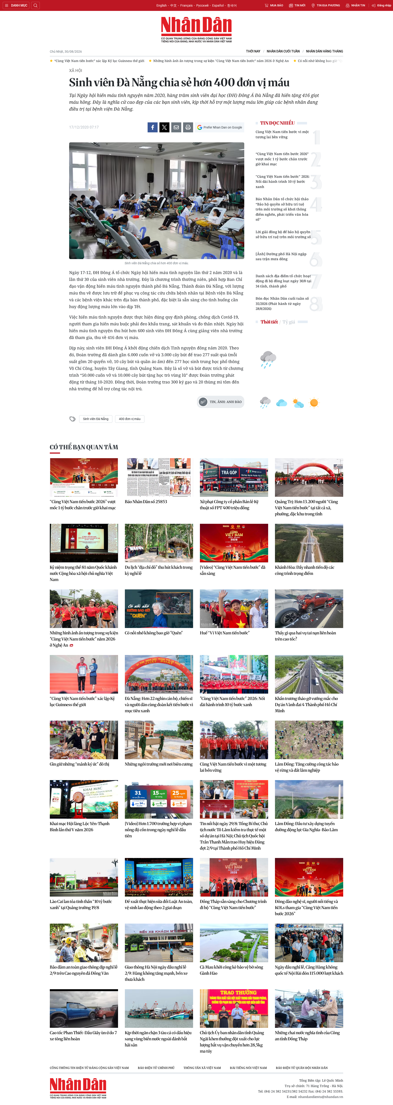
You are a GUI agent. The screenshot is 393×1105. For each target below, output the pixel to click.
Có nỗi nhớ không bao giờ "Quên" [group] (291, 61)
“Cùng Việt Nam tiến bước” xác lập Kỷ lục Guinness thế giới (82, 701)
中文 (173, 5)
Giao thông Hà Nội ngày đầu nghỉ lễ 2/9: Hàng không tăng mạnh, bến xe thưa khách (156, 973)
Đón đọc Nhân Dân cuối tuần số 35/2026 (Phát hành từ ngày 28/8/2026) (282, 303)
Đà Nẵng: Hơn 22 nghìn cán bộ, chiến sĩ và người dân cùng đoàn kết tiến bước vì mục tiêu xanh (159, 704)
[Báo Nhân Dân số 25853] (159, 477)
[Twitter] (164, 127)
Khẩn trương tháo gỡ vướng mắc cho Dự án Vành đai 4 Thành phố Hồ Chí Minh (306, 704)
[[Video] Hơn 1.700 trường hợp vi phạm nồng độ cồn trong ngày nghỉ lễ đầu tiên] (159, 799)
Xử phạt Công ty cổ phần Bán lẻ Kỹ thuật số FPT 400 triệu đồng (229, 504)
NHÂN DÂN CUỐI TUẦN (283, 51)
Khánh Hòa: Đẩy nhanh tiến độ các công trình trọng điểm (304, 570)
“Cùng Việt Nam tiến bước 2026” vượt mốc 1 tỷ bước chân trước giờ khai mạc (282, 158)
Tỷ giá (288, 322)
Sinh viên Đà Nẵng (95, 419)
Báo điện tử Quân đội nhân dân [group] (302, 1068)
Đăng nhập (384, 5)
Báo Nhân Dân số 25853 (146, 501)
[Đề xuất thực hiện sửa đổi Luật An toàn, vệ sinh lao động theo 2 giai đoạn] (159, 877)
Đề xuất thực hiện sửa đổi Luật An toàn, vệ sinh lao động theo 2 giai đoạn (159, 904)
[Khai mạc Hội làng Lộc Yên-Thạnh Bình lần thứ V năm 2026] (84, 799)
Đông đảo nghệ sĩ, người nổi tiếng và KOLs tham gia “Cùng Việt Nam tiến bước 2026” (306, 907)
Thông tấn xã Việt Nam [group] (202, 1068)
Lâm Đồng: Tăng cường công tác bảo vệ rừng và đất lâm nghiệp (307, 767)
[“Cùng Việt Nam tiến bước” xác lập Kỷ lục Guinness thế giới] (84, 674)
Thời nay (253, 51)
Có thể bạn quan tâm (84, 447)
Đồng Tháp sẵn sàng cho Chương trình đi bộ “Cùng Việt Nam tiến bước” (233, 904)
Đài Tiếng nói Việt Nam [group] (248, 1068)
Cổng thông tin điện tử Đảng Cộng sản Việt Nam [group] (89, 1068)
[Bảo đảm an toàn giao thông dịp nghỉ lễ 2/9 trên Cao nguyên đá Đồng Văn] (84, 943)
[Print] (188, 127)
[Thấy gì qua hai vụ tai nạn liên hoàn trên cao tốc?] (309, 608)
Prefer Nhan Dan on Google (223, 127)
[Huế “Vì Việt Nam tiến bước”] (234, 608)
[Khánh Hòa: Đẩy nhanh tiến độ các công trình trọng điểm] (309, 543)
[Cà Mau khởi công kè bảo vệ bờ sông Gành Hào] (234, 943)
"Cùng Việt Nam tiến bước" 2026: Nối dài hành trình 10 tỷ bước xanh (283, 181)
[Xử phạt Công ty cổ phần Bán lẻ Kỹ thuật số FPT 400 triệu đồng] (234, 477)
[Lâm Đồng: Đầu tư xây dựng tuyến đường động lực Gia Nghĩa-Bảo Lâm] (309, 799)
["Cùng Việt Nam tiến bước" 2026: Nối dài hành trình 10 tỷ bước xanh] (234, 674)
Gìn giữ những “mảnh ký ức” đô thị (79, 764)
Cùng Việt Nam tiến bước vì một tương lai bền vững (282, 134)
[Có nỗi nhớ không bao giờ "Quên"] (159, 608)
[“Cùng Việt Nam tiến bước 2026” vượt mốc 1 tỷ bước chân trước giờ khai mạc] (84, 477)
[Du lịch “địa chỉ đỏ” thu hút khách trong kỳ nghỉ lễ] (159, 543)
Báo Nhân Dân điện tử (196, 30)
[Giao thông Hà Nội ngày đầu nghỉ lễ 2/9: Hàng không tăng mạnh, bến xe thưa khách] (159, 943)
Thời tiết (269, 322)
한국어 (232, 5)
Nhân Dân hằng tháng (324, 51)
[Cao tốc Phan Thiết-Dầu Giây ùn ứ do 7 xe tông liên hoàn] (84, 1008)
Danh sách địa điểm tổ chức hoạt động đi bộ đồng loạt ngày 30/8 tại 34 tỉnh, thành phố (283, 281)
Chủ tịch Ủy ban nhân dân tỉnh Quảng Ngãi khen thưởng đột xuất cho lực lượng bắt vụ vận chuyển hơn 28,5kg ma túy (232, 1042)
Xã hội (75, 70)
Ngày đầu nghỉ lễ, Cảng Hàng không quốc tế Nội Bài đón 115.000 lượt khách (309, 970)
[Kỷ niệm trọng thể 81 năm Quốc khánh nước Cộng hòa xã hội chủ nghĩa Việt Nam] (84, 543)
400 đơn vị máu (130, 419)
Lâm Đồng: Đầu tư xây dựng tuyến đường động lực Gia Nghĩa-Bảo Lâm (306, 826)
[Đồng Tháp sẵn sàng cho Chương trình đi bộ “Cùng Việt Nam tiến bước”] (234, 877)
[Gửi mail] (176, 127)
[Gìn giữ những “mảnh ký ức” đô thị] (84, 740)
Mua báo (276, 5)
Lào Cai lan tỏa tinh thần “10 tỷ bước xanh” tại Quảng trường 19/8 (81, 904)
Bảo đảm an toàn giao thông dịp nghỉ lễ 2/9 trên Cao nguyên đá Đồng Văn (84, 970)
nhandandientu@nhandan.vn (320, 1097)
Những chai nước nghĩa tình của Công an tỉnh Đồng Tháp (307, 1035)
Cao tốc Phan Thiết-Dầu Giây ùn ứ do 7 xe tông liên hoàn (83, 1035)
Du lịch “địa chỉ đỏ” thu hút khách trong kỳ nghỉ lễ (159, 570)
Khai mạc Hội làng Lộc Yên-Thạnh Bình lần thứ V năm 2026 (79, 826)
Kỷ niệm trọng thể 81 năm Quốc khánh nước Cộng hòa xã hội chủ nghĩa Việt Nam (83, 573)
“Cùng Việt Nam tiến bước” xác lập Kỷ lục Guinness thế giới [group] (67, 61)
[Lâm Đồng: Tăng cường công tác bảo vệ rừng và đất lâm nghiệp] (309, 740)
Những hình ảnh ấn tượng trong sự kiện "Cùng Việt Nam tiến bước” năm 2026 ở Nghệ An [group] (189, 61)
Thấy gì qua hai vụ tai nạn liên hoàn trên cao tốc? (305, 636)
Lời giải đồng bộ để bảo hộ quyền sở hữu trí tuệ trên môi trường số (283, 234)
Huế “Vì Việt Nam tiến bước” (225, 632)
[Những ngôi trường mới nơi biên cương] (159, 740)
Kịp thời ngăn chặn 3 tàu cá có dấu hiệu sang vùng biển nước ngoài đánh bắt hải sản (158, 1039)
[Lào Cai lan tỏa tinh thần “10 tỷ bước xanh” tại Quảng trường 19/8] (84, 877)
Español (218, 5)
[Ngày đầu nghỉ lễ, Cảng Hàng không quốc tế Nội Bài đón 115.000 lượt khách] (309, 943)
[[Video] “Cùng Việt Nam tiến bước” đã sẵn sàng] (234, 543)
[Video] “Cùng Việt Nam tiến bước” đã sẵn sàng (232, 570)
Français (186, 5)
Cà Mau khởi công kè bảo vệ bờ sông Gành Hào (231, 970)
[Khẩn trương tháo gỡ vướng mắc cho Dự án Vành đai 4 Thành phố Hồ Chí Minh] (309, 674)
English (161, 5)
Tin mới (300, 5)
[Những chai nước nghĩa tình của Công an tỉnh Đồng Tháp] (309, 1008)
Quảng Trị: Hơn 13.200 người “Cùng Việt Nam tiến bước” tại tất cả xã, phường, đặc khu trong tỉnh (306, 508)
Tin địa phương (328, 5)
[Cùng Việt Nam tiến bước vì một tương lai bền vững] (234, 740)
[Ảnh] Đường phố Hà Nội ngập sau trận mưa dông (281, 256)
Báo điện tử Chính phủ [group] (156, 1068)
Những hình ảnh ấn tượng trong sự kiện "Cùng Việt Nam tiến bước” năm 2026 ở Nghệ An (84, 639)
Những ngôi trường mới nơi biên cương (159, 764)
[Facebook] (153, 127)
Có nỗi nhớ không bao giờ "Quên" (154, 632)
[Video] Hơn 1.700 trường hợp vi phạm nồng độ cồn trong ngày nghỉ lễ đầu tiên (158, 829)
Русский (202, 5)
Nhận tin (358, 5)
